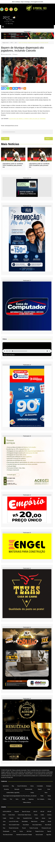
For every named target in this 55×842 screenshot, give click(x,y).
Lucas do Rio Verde (13, 821)
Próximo (48, 138)
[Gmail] (22, 88)
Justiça (32, 792)
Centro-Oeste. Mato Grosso (24, 814)
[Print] (11, 88)
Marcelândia (25, 821)
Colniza (36, 814)
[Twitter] (5, 88)
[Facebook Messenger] (13, 88)
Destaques (48, 786)
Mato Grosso (34, 821)
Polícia (49, 795)
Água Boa (48, 834)
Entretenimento (28, 789)
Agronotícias (6, 786)
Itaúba (36, 818)
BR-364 (49, 811)
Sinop (14, 831)
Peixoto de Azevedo (13, 828)
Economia (6, 789)
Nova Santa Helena (37, 824)
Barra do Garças (26, 811)
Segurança (31, 799)
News (46, 792)
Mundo (49, 821)
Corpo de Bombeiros (22, 786)
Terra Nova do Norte (8, 834)
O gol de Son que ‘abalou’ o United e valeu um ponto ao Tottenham (27, 118)
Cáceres (11, 818)
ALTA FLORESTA (7, 811)
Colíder (42, 814)
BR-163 (42, 811)
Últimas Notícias (27, 802)
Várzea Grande (39, 834)
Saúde (23, 799)
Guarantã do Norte (27, 818)
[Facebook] (2, 88)
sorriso (21, 831)
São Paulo (29, 831)
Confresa (49, 814)
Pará (4, 828)
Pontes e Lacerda (34, 828)
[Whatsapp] (8, 88)
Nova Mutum (26, 824)
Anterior (6, 138)
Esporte (15, 54)
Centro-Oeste (11, 814)
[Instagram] (19, 88)
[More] (25, 88)
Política (4, 799)
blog (13, 786)
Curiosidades (40, 786)
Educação (17, 789)
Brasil (4, 814)
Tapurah (49, 831)
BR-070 (35, 811)
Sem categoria (40, 799)
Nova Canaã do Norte (14, 824)
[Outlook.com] (16, 88)
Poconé (24, 828)
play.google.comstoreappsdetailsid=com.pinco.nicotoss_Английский (19, 795)
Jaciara (43, 818)
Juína (4, 821)
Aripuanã (17, 811)
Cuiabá (4, 818)
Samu (17, 799)
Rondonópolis (6, 831)
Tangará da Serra (39, 831)
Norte (4, 824)
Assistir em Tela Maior (9, 354)
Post (11, 799)
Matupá (42, 821)
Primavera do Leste (46, 828)
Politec (42, 795)
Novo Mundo (48, 824)
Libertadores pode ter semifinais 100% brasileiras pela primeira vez (13, 165)
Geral (48, 789)
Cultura (32, 786)
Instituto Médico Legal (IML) (13, 792)
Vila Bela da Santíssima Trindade (24, 834)
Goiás (18, 818)
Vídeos (49, 799)
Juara (49, 818)
